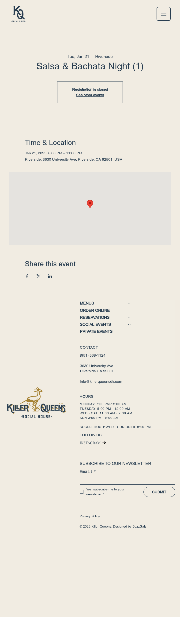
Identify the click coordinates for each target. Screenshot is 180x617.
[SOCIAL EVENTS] (129, 324)
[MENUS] (129, 303)
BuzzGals (139, 526)
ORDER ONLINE (95, 310)
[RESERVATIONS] (129, 317)
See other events (90, 95)
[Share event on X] (38, 276)
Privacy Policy (90, 516)
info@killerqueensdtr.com (101, 381)
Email (88, 471)
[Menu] (164, 14)
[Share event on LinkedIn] (50, 276)
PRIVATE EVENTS (96, 331)
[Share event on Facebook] (27, 276)
